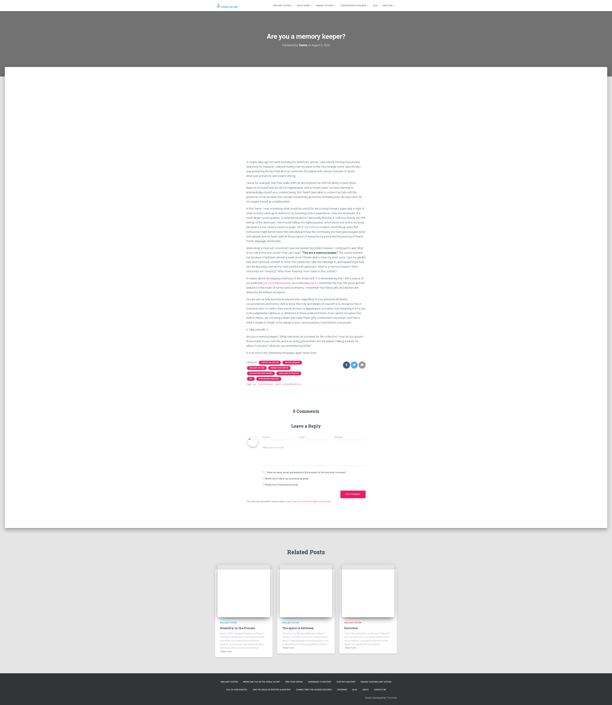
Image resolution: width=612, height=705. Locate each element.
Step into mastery (345, 682)
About (365, 690)
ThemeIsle (391, 698)
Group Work (303, 5)
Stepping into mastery (269, 379)
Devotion (351, 628)
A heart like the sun (270, 362)
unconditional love (279, 283)
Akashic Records (325, 5)
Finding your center (279, 368)
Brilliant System (282, 5)
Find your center (294, 682)
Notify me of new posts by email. (281, 484)
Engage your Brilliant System (376, 682)
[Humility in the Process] (244, 591)
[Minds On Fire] (226, 6)
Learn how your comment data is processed (308, 501)
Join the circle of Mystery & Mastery (271, 690)
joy (265, 283)
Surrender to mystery (319, 682)
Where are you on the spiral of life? (261, 682)
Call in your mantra (236, 690)
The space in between (298, 628)
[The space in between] (306, 591)
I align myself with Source (261, 373)
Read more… (227, 651)
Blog (375, 5)
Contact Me (380, 690)
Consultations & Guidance (353, 5)
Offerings (342, 690)
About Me (388, 5)
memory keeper (265, 384)
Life (250, 379)
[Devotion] (368, 591)
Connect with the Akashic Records (314, 690)
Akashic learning (292, 362)
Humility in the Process (237, 628)
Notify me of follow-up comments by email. (287, 478)
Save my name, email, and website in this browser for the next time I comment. (306, 472)
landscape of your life (289, 373)
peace (312, 283)
